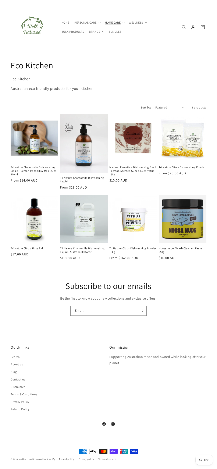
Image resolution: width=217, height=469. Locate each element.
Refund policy (66, 459)
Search (15, 357)
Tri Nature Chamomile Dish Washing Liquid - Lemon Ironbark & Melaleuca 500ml (34, 171)
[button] (87, 22)
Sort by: (146, 107)
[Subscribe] (141, 311)
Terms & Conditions (24, 394)
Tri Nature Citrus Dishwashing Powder (182, 167)
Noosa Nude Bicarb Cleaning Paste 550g (180, 250)
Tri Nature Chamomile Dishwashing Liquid (82, 179)
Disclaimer (18, 387)
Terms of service (107, 459)
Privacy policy (86, 459)
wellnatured (26, 459)
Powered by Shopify (44, 459)
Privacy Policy (20, 402)
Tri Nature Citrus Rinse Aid (27, 248)
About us (17, 364)
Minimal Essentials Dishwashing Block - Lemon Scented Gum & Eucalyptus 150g (133, 171)
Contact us (18, 379)
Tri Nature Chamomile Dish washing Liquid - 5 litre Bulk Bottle (82, 250)
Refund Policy (20, 409)
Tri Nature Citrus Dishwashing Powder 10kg (132, 250)
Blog (14, 372)
